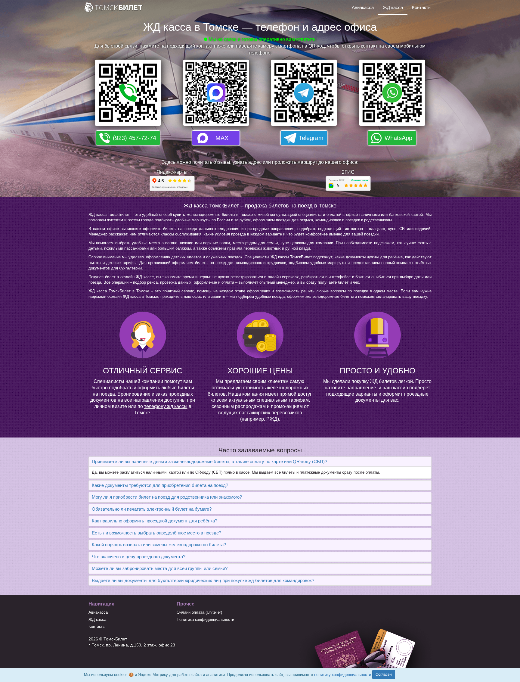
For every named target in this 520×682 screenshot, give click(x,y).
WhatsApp (398, 138)
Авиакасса (363, 7)
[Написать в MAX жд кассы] (216, 94)
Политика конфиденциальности (205, 619)
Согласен (384, 674)
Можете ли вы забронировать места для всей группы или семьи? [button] (160, 568)
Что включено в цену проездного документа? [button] (138, 556)
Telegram (311, 138)
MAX (222, 138)
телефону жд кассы (165, 406)
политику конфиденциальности (342, 674)
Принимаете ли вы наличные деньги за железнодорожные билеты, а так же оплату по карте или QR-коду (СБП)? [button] (209, 461)
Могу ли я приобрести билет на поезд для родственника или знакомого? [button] (167, 497)
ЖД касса (393, 7)
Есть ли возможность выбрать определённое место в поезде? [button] (156, 532)
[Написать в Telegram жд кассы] (304, 94)
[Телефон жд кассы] (128, 94)
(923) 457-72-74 (134, 138)
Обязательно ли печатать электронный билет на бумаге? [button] (152, 509)
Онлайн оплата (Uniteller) (199, 612)
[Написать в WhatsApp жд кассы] (392, 94)
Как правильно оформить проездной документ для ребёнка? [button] (154, 520)
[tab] (260, 462)
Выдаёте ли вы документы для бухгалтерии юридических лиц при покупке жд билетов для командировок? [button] (203, 580)
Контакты (422, 7)
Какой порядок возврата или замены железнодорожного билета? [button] (159, 544)
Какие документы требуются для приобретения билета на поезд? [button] (160, 485)
